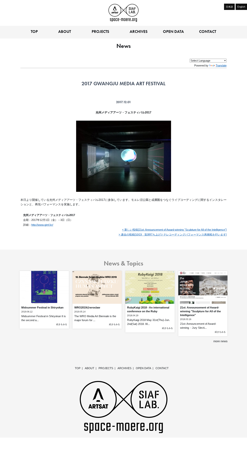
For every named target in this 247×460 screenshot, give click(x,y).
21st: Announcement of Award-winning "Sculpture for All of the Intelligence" (200, 311)
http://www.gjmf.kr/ (42, 224)
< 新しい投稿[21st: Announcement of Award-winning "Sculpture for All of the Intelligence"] (174, 229)
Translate (221, 65)
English (241, 6)
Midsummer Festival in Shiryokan (42, 307)
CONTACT (207, 32)
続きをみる (61, 324)
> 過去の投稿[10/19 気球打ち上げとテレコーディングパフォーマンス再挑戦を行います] (173, 234)
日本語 (229, 6)
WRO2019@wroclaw (87, 307)
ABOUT (64, 32)
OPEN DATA (173, 32)
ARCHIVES (139, 32)
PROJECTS (100, 32)
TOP (34, 32)
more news (220, 341)
